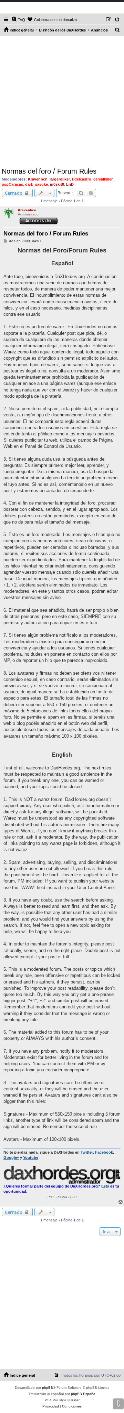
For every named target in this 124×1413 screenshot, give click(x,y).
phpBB (47, 1387)
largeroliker (60, 179)
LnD (70, 184)
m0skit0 (57, 184)
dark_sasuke (36, 184)
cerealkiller (103, 179)
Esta (105, 1186)
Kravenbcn (38, 179)
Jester (75, 1400)
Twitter (87, 1152)
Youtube (30, 1157)
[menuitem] (18, 20)
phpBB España (83, 1394)
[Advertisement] (62, 101)
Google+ (11, 1157)
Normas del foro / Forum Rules (49, 171)
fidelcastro (81, 179)
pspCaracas (12, 184)
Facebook (104, 1152)
